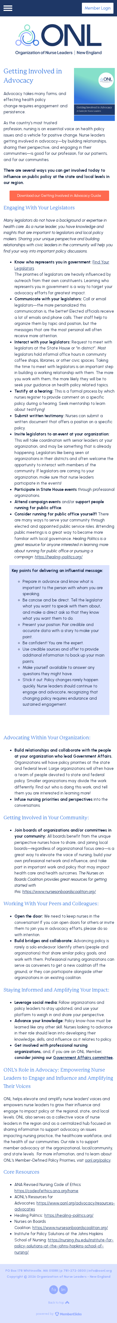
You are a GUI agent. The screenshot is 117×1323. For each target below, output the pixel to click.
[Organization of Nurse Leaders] (58, 40)
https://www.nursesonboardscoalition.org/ (59, 891)
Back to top (56, 1302)
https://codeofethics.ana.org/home (46, 1190)
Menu (8, 8)
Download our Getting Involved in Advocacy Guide (59, 195)
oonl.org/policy (97, 1160)
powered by (45, 1314)
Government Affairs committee (83, 1057)
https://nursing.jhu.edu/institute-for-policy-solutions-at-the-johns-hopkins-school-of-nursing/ (63, 1246)
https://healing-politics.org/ (58, 556)
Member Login (98, 8)
